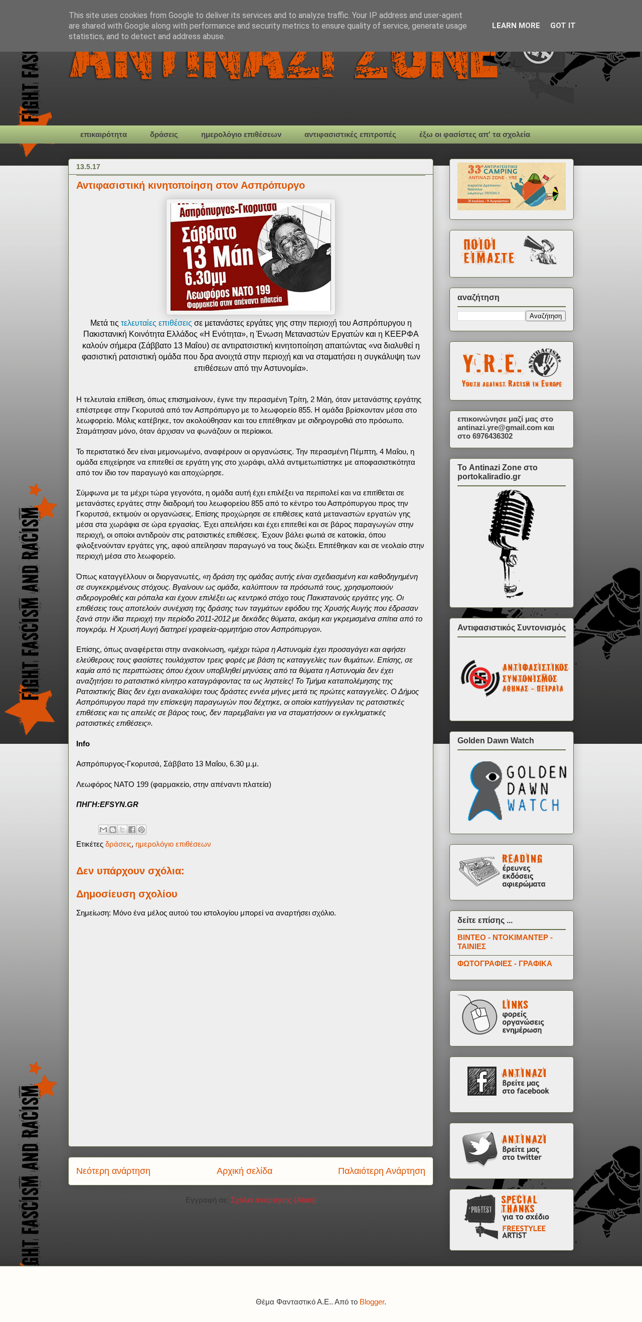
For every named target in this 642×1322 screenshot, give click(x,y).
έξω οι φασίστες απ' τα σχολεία (474, 134)
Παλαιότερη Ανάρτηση (381, 1171)
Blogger (372, 1301)
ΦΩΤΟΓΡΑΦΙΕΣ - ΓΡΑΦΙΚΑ (504, 963)
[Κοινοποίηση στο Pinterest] (141, 830)
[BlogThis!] (113, 830)
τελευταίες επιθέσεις (156, 323)
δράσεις (164, 134)
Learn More (516, 25)
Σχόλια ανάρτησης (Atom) (273, 1200)
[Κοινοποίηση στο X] (122, 830)
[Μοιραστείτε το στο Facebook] (132, 830)
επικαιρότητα (103, 134)
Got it (563, 25)
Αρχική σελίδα (244, 1171)
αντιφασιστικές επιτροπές (350, 134)
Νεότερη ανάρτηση (113, 1171)
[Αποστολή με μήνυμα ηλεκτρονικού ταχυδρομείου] (103, 830)
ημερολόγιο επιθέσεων (241, 134)
